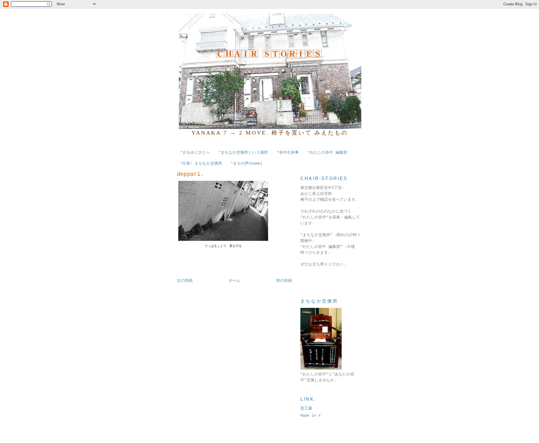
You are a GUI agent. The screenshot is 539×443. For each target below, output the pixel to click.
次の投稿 (185, 280)
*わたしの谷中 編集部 (327, 152)
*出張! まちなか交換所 (201, 163)
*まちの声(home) (246, 163)
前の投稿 (284, 280)
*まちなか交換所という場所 (243, 152)
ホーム (234, 280)
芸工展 (306, 408)
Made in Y (310, 415)
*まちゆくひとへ (195, 152)
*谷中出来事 (288, 152)
